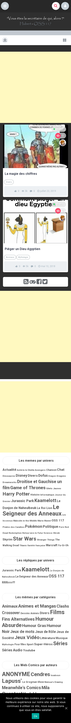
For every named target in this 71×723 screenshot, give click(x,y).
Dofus (43, 475)
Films (57, 612)
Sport (30, 644)
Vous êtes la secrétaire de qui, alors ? (35, 18)
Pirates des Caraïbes (13, 527)
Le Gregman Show (33, 681)
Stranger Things (46, 539)
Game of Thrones (28, 487)
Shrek (56, 533)
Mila (46, 687)
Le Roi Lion (44, 508)
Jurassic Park (22, 501)
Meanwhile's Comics (21, 687)
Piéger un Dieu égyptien (22, 249)
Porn (61, 527)
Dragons (61, 476)
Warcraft (51, 545)
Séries (60, 643)
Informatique (47, 494)
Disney (21, 475)
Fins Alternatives (18, 619)
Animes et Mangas (37, 606)
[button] (5, 6)
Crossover (11, 613)
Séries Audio (12, 650)
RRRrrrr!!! (8, 582)
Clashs (63, 606)
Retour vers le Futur (32, 533)
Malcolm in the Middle (25, 520)
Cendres (40, 674)
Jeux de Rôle (45, 632)
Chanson (51, 469)
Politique (50, 526)
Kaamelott (45, 500)
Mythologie (23, 257)
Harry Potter (16, 494)
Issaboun (55, 675)
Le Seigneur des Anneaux (32, 510)
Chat (60, 470)
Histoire (35, 494)
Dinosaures (9, 476)
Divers (9, 182)
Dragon (52, 476)
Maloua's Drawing (53, 682)
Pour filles (20, 644)
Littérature (47, 638)
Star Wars (24, 539)
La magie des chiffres (21, 174)
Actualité (9, 470)
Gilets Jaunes (53, 488)
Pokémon (33, 526)
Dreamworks (10, 482)
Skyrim (7, 539)
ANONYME (16, 674)
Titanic (23, 545)
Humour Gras (34, 625)
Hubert (25, 24)
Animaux (10, 257)
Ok (35, 716)
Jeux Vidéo (27, 637)
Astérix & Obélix (25, 470)
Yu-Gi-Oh (63, 545)
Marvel (47, 520)
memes (59, 129)
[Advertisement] (35, 87)
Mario (40, 520)
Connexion (65, 6)
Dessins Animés (30, 613)
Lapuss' (12, 681)
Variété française (36, 545)
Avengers (40, 470)
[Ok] (66, 708)
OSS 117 (42, 24)
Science (48, 533)
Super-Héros (43, 644)
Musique (62, 638)
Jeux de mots (22, 631)
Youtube (29, 650)
